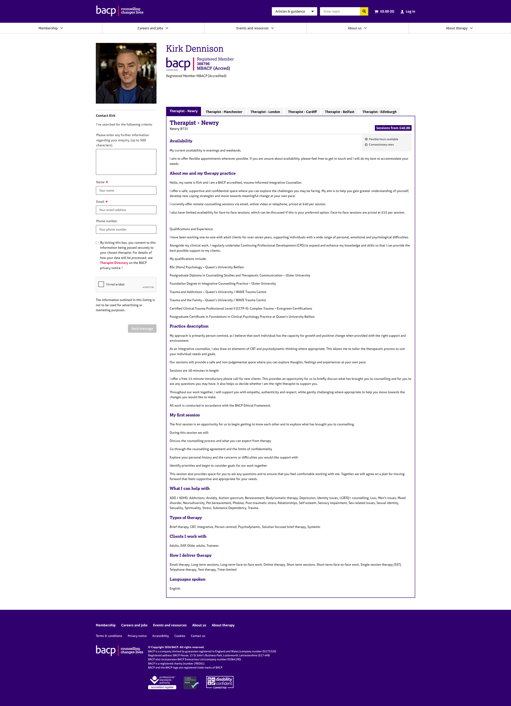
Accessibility (160, 636)
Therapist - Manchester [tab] (224, 112)
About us (354, 28)
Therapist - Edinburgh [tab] (379, 112)
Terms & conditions (109, 636)
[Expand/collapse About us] (365, 28)
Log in (410, 11)
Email (100, 202)
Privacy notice (137, 636)
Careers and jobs (150, 28)
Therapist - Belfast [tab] (339, 112)
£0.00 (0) (387, 11)
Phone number (106, 221)
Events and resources (252, 28)
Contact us (198, 636)
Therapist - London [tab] (265, 112)
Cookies (179, 636)
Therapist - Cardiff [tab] (302, 112)
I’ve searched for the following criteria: (124, 124)
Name (100, 182)
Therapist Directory (114, 263)
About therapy (457, 28)
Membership (48, 28)
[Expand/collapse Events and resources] (272, 28)
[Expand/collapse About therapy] (471, 28)
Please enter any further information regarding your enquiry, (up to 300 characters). (122, 140)
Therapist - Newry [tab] (183, 111)
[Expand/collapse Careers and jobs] (167, 28)
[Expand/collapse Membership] (61, 28)
